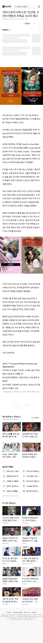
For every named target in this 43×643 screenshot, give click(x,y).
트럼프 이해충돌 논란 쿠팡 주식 (13, 491)
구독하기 (35, 418)
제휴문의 (34, 612)
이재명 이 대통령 (12, 481)
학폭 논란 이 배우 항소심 (13, 471)
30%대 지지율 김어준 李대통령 (33, 471)
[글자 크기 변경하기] (34, 24)
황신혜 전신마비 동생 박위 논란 (33, 491)
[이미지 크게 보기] (37, 70)
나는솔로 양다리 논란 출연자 (33, 486)
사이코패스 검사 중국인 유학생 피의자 (33, 476)
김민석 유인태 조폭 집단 (13, 486)
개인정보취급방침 (17, 612)
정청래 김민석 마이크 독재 (13, 476)
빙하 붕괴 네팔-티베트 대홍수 (33, 481)
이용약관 (8, 612)
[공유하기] (39, 24)
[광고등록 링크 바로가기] (40, 30)
